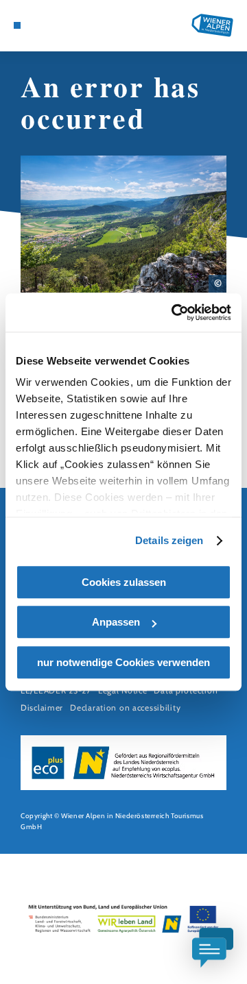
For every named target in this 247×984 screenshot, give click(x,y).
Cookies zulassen (124, 582)
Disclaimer (42, 707)
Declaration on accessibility (125, 707)
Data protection (185, 690)
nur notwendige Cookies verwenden (123, 662)
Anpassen (116, 622)
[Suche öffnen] (58, 25)
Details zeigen (169, 540)
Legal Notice (123, 690)
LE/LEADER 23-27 (56, 690)
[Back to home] (212, 25)
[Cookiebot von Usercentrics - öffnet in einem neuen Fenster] (174, 312)
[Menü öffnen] (17, 25)
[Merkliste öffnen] (48, 25)
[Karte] (37, 25)
